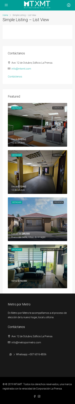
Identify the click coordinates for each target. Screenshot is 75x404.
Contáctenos (15, 76)
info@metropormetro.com (26, 342)
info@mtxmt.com (21, 68)
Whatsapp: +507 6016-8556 (31, 354)
